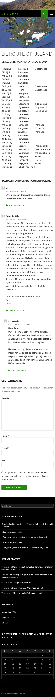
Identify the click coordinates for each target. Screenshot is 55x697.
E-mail (5, 448)
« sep (4, 680)
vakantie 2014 (9, 13)
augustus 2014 (8, 617)
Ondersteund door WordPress (13, 693)
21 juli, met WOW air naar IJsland (27, 588)
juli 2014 (5, 622)
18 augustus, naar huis (11, 532)
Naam (5, 435)
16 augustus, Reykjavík (11, 542)
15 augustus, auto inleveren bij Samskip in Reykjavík (24, 547)
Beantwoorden (16, 205)
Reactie (5, 398)
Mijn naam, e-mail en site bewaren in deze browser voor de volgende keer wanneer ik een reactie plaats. (24, 476)
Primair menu (51, 13)
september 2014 (8, 612)
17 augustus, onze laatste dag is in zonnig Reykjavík (24, 537)
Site (3, 460)
